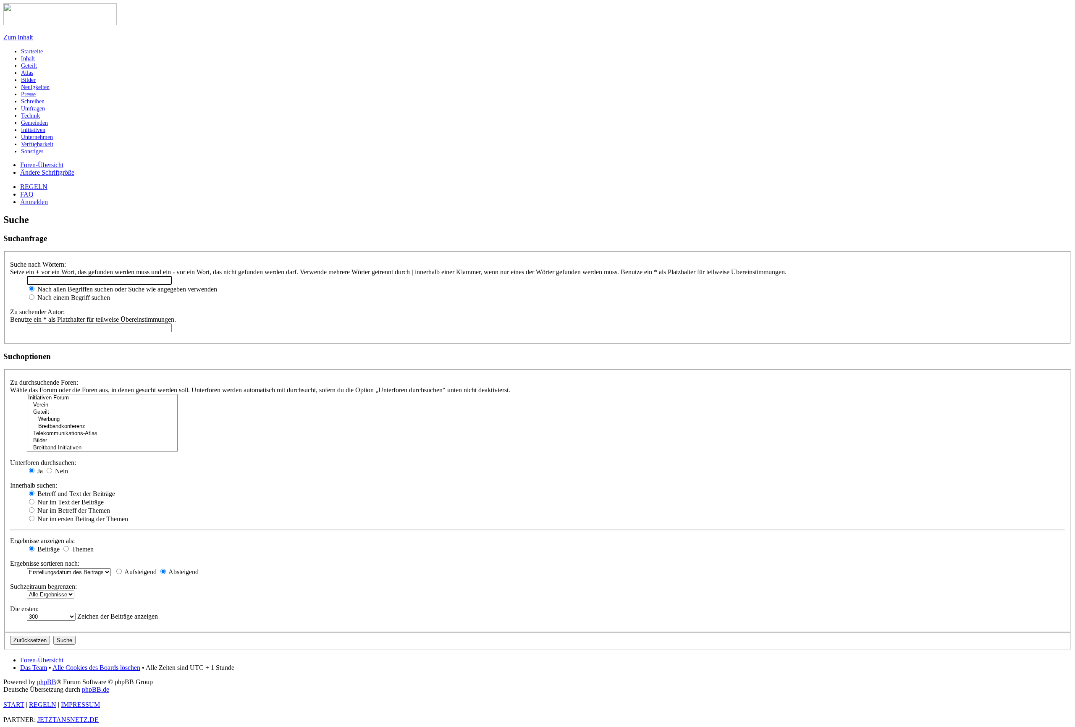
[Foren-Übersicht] (60, 22)
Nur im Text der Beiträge (70, 502)
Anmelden (34, 201)
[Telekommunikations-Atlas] (102, 433)
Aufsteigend (140, 571)
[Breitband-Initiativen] (102, 447)
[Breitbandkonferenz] (102, 426)
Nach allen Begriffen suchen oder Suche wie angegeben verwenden (126, 289)
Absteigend (183, 571)
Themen (82, 549)
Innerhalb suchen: (33, 485)
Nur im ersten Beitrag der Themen (82, 518)
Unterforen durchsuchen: (43, 462)
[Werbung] (102, 419)
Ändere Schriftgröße (47, 172)
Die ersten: (24, 608)
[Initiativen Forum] (102, 398)
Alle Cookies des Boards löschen (96, 667)
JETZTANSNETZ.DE (68, 719)
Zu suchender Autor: (37, 311)
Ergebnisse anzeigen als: (42, 540)
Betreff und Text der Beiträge (75, 493)
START (13, 704)
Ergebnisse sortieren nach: (44, 563)
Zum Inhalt (18, 37)
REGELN (33, 186)
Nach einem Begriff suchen (73, 297)
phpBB (46, 681)
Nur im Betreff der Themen (73, 510)
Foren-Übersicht (41, 164)
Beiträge (48, 549)
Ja (39, 471)
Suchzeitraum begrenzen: (43, 586)
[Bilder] (102, 440)
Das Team (33, 667)
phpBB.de (95, 689)
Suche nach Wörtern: (38, 264)
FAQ (27, 194)
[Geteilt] (102, 412)
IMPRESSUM (80, 704)
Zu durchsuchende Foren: (44, 382)
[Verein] (102, 405)
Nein (60, 471)
